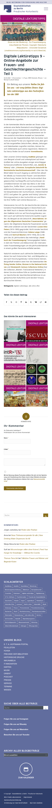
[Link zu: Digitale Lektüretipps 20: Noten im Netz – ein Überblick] (15, 374)
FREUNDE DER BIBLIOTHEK (16, 654)
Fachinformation (21, 597)
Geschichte (8, 600)
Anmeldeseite (37, 151)
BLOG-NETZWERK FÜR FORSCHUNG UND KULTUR (27, 2)
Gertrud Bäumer (19, 235)
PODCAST (8, 676)
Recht (15, 611)
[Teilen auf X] (11, 302)
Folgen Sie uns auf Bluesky (15, 724)
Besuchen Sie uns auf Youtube (16, 734)
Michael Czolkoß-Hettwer (11, 80)
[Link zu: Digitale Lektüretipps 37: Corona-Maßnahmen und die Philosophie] (15, 396)
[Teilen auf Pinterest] (21, 302)
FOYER (7, 650)
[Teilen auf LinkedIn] (26, 302)
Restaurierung (18, 615)
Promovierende (24, 608)
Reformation (8, 615)
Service (39, 615)
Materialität (37, 604)
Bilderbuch (26, 590)
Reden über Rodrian (29, 530)
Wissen (40, 78)
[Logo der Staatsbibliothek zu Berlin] (21, 9)
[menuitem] (26, 3)
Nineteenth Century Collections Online (27, 267)
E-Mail (6, 449)
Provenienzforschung (37, 608)
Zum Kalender (26, 778)
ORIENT (7, 673)
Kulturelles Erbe (9, 604)
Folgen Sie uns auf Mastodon (16, 729)
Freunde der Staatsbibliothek (37, 597)
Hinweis (16, 600)
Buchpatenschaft (36, 590)
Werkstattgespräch (10, 622)
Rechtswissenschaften (38, 611)
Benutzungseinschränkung (13, 590)
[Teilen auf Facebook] (6, 302)
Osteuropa (8, 608)
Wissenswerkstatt (24, 622)
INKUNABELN (9, 660)
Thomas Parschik (11, 558)
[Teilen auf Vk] (35, 302)
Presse (16, 608)
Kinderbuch (40, 600)
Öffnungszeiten (33, 626)
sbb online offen (34, 286)
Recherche (8, 611)
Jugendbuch (30, 600)
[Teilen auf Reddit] (40, 302)
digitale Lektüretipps (21, 286)
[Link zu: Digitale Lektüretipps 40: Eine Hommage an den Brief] (37, 353)
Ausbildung (8, 586)
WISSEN (7, 689)
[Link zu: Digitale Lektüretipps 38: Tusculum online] (37, 331)
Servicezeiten (9, 619)
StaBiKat (31, 157)
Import (23, 600)
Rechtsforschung (25, 611)
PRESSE (7, 680)
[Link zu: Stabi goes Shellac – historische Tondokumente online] (37, 374)
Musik (44, 604)
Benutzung (33, 586)
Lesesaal (19, 604)
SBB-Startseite (32, 78)
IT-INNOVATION (10, 663)
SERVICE (8, 683)
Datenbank (16, 593)
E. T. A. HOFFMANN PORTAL (16, 644)
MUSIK (7, 670)
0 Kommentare (16, 78)
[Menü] (44, 9)
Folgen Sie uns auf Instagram (16, 719)
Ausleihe (16, 586)
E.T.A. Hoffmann (10, 597)
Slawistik (17, 619)
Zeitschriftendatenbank (11, 626)
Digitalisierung (40, 593)
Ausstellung (24, 586)
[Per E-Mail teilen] (45, 302)
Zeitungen (23, 626)
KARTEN (7, 667)
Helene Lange (34, 232)
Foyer (25, 78)
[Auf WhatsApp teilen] (16, 302)
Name (6, 438)
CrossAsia (8, 593)
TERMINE (8, 686)
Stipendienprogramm (29, 619)
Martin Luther (28, 604)
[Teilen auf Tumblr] (31, 302)
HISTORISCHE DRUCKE (14, 657)
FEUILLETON (9, 647)
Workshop (34, 622)
